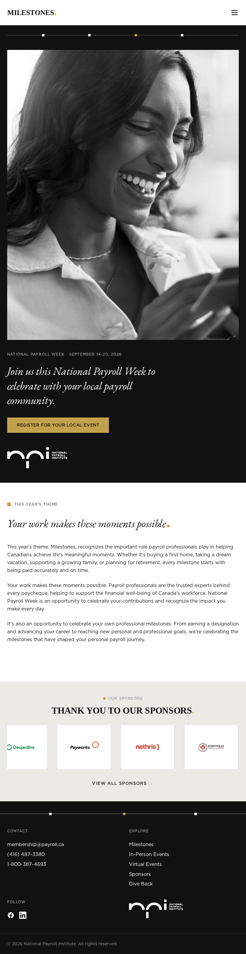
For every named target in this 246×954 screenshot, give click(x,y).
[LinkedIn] (22, 915)
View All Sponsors (123, 783)
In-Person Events (149, 854)
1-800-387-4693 (26, 864)
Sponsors (140, 874)
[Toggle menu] (234, 12)
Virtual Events (145, 864)
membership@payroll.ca (35, 844)
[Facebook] (10, 915)
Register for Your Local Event (58, 425)
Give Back (141, 883)
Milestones (30, 13)
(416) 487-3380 (26, 854)
